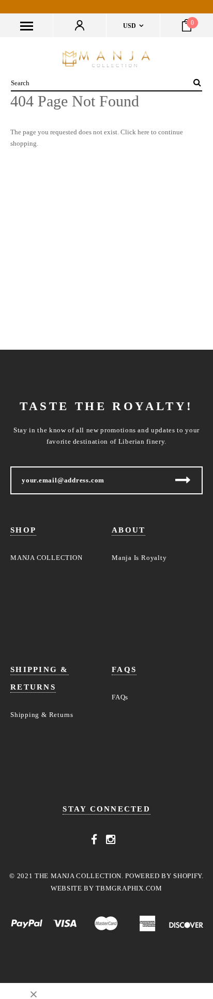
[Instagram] (111, 840)
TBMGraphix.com (129, 888)
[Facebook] (94, 840)
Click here (135, 132)
